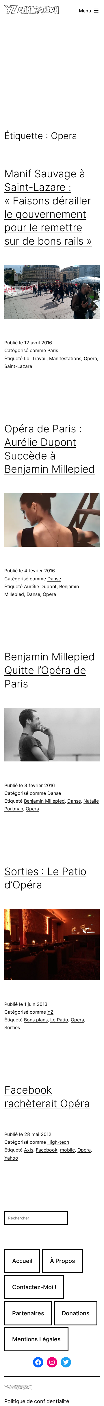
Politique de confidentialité (36, 1401)
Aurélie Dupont (40, 586)
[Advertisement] (52, 76)
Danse (54, 579)
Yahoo (11, 1158)
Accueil (22, 1260)
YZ (50, 1012)
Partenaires (28, 1313)
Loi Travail (35, 358)
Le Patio (59, 1020)
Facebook (46, 1150)
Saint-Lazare (18, 366)
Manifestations (65, 358)
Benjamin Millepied (44, 801)
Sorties (12, 1027)
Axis (28, 1150)
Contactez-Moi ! (34, 1287)
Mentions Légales (36, 1339)
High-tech (58, 1142)
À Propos (62, 1260)
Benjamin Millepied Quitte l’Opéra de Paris (49, 670)
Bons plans (36, 1020)
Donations (76, 1313)
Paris (52, 350)
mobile (67, 1150)
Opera (90, 358)
